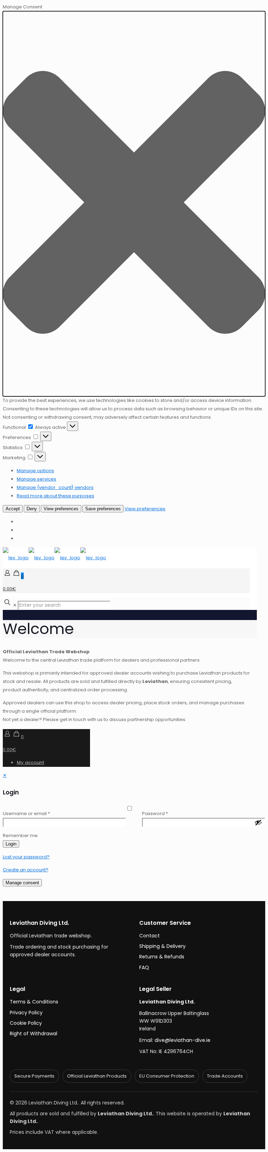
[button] (134, 203)
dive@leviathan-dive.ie (182, 1040)
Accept (13, 508)
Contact (149, 935)
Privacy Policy (26, 1012)
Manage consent (22, 882)
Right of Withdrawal (33, 1033)
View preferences (61, 508)
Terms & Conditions (34, 1001)
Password (155, 813)
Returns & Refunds (161, 956)
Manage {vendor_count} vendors (55, 487)
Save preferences (103, 508)
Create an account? (26, 869)
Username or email (26, 813)
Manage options (35, 470)
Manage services (36, 479)
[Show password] (258, 822)
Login (11, 844)
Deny (32, 508)
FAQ (144, 967)
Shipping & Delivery (162, 946)
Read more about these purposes (55, 495)
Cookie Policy (26, 1023)
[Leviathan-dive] (54, 557)
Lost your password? (26, 857)
